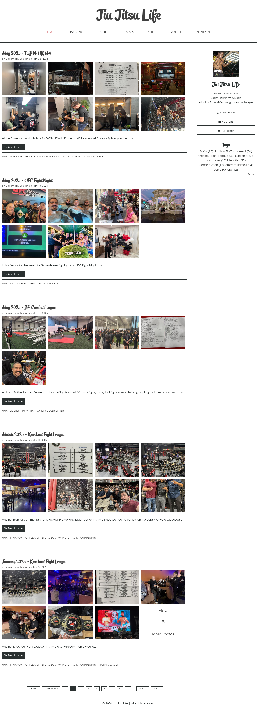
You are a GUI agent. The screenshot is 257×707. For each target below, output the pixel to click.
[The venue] (163, 79)
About (176, 32)
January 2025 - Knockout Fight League (34, 561)
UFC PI (41, 283)
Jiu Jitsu (105, 32)
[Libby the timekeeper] (24, 368)
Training (76, 32)
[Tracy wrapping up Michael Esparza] (24, 622)
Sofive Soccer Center (50, 411)
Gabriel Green (26, 283)
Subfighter (241, 156)
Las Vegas (53, 283)
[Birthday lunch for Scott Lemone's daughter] (117, 206)
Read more (16, 147)
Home (49, 32)
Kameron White (93, 156)
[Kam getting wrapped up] (70, 114)
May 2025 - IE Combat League (29, 307)
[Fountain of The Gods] (163, 206)
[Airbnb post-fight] (117, 241)
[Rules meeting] (24, 114)
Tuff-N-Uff (16, 156)
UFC (12, 283)
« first (33, 688)
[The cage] (70, 79)
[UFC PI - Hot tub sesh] (70, 206)
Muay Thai (28, 411)
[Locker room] (24, 495)
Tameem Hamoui (235, 165)
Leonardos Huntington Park (60, 538)
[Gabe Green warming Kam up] (117, 114)
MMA (130, 32)
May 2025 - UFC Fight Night (27, 180)
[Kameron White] (163, 114)
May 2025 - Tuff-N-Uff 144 (26, 53)
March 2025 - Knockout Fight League (33, 434)
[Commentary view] (70, 495)
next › (143, 688)
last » (157, 688)
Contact (203, 32)
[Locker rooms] (24, 79)
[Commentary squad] (117, 495)
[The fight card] (70, 460)
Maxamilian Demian (17, 59)
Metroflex (233, 160)
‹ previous (51, 688)
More (251, 174)
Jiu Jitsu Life (129, 15)
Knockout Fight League (25, 538)
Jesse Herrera (223, 169)
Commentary (88, 538)
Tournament (238, 151)
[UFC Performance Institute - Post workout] (24, 206)
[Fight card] (117, 79)
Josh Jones (213, 160)
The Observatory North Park (42, 156)
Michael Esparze (109, 665)
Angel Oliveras (72, 156)
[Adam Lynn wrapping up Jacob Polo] (163, 587)
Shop (152, 32)
